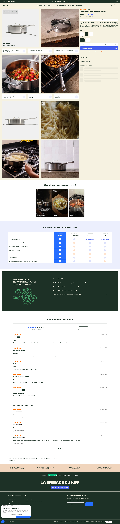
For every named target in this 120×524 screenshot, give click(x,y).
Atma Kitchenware (15, 496)
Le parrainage (11, 503)
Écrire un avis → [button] (83, 328)
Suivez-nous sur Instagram (60, 487)
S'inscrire (89, 504)
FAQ (55, 521)
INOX (82, 40)
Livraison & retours (64, 521)
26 (86, 34)
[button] (83, 9)
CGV (58, 521)
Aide (26, 496)
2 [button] (58, 401)
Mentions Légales (72, 521)
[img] (17, 335)
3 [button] (60, 401)
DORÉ (88, 40)
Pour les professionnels (14, 501)
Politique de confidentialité (83, 521)
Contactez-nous (29, 499)
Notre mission (11, 499)
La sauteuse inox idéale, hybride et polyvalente (25, 458)
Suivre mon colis (29, 503)
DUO (91, 34)
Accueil (9, 458)
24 (82, 34)
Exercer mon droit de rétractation (33, 501)
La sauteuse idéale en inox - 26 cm (48, 458)
